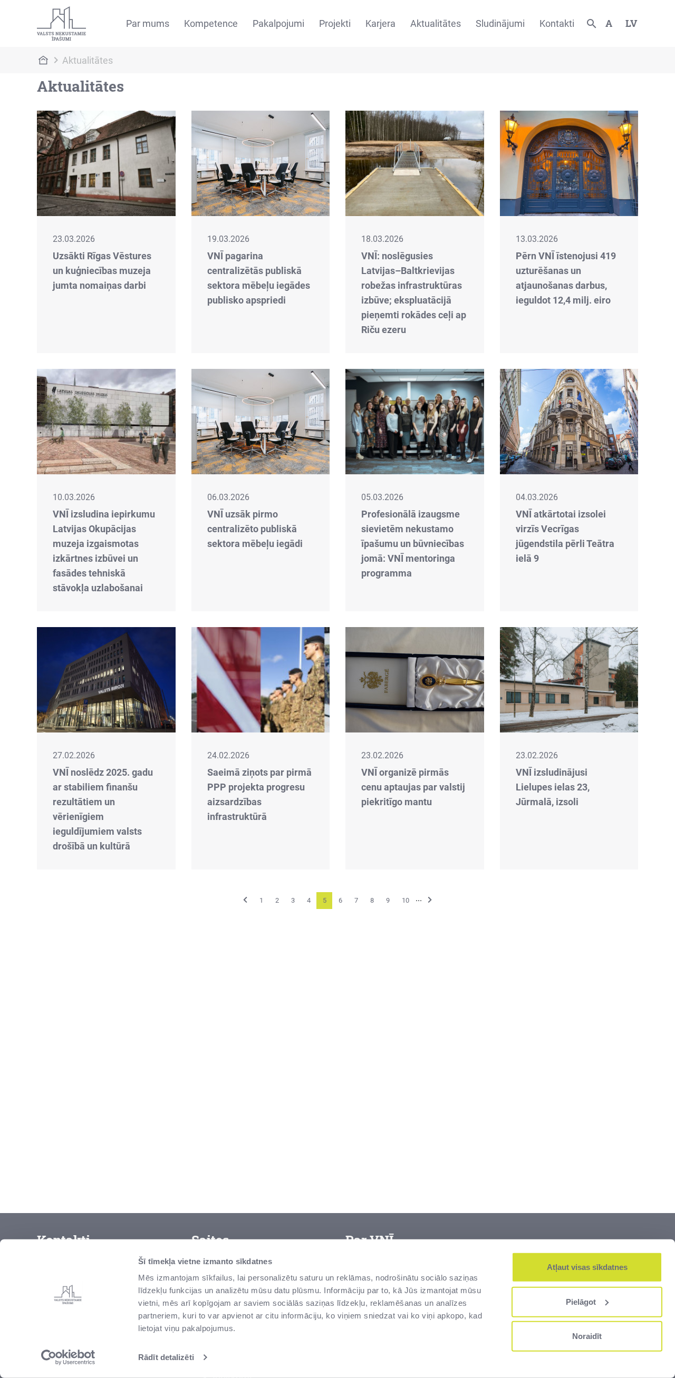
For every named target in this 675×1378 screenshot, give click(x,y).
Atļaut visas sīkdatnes (587, 1267)
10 (405, 900)
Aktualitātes (435, 23)
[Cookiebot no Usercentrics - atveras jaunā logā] (68, 1357)
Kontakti (556, 23)
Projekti (335, 23)
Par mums (147, 23)
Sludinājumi (500, 23)
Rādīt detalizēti (166, 1357)
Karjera (380, 23)
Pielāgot (581, 1301)
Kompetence (211, 23)
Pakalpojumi (278, 23)
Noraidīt (587, 1336)
